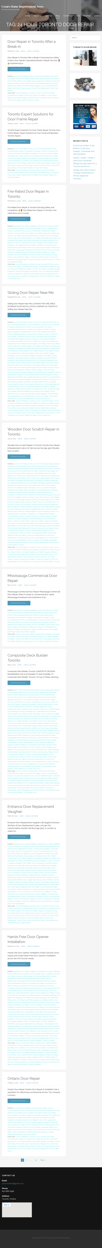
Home (27, 16)
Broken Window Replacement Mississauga (42, 692)
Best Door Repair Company (46, 329)
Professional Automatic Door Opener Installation (23, 1057)
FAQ (78, 16)
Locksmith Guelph (44, 516)
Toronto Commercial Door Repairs (37, 530)
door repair (33, 95)
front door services (53, 250)
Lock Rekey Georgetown (27, 514)
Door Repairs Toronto (35, 158)
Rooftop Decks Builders (36, 783)
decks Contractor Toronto (37, 709)
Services (48, 16)
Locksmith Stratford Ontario (40, 382)
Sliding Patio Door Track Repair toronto (32, 887)
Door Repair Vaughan (20, 98)
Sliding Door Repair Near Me (31, 292)
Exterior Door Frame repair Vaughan (28, 86)
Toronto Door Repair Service (21, 88)
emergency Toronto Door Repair (18, 271)
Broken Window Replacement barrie (45, 612)
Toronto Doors (49, 413)
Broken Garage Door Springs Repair (19, 332)
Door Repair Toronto (49, 81)
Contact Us (68, 16)
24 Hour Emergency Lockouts (25, 93)
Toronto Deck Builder (27, 396)
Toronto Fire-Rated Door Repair (50, 276)
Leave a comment (33, 51)
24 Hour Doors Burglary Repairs (44, 464)
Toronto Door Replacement (40, 88)
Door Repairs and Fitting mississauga (27, 240)
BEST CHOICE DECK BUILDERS (24, 690)
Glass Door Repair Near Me (51, 377)
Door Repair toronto (44, 172)
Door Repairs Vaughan (29, 405)
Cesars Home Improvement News (22, 6)
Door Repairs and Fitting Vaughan (18, 351)
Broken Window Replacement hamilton (20, 615)
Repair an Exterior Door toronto (39, 384)
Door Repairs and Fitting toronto (49, 348)
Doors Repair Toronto (33, 353)
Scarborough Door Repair (50, 98)
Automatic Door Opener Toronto (48, 226)
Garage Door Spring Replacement (43, 507)
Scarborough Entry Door (21, 884)
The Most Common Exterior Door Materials (37, 892)
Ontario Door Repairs (51, 521)
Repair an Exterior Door (20, 384)
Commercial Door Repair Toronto (18, 95)
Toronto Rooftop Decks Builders (38, 542)
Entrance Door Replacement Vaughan (46, 160)
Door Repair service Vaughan (32, 81)
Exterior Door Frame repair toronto (43, 499)
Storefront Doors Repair (41, 391)
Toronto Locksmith (33, 540)
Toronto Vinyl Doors (33, 768)
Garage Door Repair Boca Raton (31, 252)
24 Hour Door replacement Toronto (45, 149)
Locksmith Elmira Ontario (16, 516)
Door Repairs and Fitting (40, 238)
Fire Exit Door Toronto (23, 370)
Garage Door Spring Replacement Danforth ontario (39, 735)
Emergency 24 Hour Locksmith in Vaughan (21, 355)
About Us (38, 16)
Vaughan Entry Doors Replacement (19, 922)
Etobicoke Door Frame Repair (34, 83)
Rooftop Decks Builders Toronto (28, 742)
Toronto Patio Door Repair (48, 540)
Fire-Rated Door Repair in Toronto (35, 250)
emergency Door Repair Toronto (47, 243)
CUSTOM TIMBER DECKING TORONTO (20, 707)
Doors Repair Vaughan (47, 353)
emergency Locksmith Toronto (23, 160)
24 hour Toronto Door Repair (45, 93)
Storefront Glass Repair (46, 889)
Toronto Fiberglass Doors (39, 538)
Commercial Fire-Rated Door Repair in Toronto (28, 153)
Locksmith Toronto (21, 1019)
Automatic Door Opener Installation (25, 226)
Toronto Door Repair (14, 100)
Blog (58, 16)
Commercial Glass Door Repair (23, 233)
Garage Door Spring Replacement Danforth (31, 374)
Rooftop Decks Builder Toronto (40, 740)
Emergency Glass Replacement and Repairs (22, 245)
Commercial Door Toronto (43, 468)
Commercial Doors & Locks (22, 231)
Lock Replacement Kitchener (45, 514)
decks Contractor (22, 709)
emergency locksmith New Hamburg (19, 360)
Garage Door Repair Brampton (37, 372)
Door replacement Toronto (27, 243)
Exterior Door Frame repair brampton (39, 163)
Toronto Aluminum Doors (16, 410)
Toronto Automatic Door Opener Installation (33, 394)
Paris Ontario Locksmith (15, 523)
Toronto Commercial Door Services (47, 899)
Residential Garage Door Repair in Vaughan (41, 386)
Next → (43, 1160)
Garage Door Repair (14, 252)
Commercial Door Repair (42, 76)
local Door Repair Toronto (46, 511)
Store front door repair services (26, 641)
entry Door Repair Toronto (31, 497)
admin (23, 51)
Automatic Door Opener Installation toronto (28, 610)
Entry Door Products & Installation (43, 360)
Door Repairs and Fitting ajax (24, 480)
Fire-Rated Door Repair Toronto (23, 274)
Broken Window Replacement (41, 332)
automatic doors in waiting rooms (26, 329)
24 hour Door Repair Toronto (23, 76)
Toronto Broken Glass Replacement (19, 528)
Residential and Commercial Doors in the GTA (22, 526)
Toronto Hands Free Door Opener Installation (27, 1040)
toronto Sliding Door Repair (30, 100)
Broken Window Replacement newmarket (21, 695)
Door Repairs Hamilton (46, 240)
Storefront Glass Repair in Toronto (23, 747)
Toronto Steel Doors (14, 278)
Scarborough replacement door (39, 884)
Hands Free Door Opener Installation (19, 379)
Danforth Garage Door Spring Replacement (34, 473)
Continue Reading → (19, 69)
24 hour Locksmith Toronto (44, 264)
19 (36, 1160)
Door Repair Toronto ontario (27, 478)
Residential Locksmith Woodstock (49, 526)
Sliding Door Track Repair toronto (47, 1024)
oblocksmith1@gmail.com (12, 1183)
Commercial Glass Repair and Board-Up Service (23, 339)
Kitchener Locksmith (23, 382)
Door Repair (11, 156)
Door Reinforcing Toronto (38, 341)
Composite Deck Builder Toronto (18, 341)
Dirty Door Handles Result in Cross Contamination (34, 1050)
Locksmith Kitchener (35, 518)
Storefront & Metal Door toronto (25, 254)
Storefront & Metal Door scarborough (20, 1026)
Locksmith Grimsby (30, 516)
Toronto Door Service (43, 398)
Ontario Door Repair (37, 521)
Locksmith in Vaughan (21, 518)
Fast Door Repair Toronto (30, 165)
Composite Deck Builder (47, 339)
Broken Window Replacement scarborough (31, 697)
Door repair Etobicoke (43, 78)
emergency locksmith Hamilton (47, 358)
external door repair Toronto (30, 554)
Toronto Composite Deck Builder (36, 533)
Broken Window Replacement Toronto (20, 849)
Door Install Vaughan (28, 78)
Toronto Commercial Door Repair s (19, 257)
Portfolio (87, 16)
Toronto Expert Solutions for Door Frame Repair (32, 168)
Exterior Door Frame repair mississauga (27, 365)
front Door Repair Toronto (47, 165)
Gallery (97, 16)
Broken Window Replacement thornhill (47, 846)
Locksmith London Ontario (21, 521)
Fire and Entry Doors (34, 98)
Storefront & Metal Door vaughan (27, 889)
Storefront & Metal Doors (25, 391)
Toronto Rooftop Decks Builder (18, 542)
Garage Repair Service (35, 377)
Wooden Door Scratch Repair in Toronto (47, 561)
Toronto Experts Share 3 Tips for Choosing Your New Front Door (33, 259)
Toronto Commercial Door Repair (46, 254)
